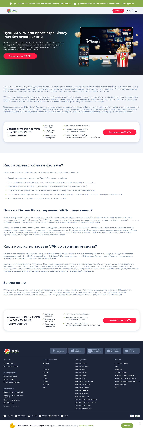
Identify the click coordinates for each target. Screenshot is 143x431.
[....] (11, 10)
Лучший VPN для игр (83, 405)
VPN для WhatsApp (82, 396)
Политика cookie (86, 426)
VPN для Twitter (81, 372)
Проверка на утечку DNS (13, 392)
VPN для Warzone (81, 366)
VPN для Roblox (81, 363)
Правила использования (124, 375)
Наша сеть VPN (9, 379)
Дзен (66, 416)
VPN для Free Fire (81, 390)
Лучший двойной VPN (83, 409)
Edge (45, 375)
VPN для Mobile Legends (84, 381)
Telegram (10, 416)
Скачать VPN (118, 11)
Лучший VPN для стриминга (86, 400)
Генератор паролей (11, 406)
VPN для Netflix (80, 369)
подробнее (66, 4)
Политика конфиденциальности (127, 381)
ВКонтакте (22, 416)
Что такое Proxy (9, 363)
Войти (129, 11)
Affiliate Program (121, 372)
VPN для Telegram (81, 393)
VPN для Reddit (80, 375)
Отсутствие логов (10, 376)
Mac (44, 387)
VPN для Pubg (80, 378)
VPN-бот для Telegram (11, 382)
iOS (44, 366)
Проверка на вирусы (11, 400)
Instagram (55, 416)
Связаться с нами (121, 363)
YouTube (34, 416)
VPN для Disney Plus (82, 384)
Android (46, 363)
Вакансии (118, 369)
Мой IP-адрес (8, 403)
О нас (117, 366)
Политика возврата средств (125, 378)
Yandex (45, 381)
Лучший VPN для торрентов (86, 402)
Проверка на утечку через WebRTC (13, 396)
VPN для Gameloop (82, 387)
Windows (46, 384)
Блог (116, 387)
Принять (127, 426)
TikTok (44, 416)
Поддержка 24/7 (121, 384)
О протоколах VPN (10, 366)
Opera (45, 378)
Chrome (46, 369)
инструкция (128, 4)
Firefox (45, 372)
